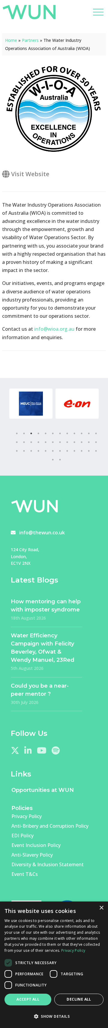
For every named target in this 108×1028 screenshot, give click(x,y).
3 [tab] (31, 433)
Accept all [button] (27, 999)
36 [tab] (96, 451)
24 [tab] (96, 442)
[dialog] (54, 964)
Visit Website (29, 174)
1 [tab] (17, 433)
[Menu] (98, 12)
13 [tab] (17, 442)
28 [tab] (38, 451)
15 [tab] (31, 442)
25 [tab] (17, 451)
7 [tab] (60, 433)
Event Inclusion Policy (36, 845)
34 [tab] (82, 451)
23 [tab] (89, 442)
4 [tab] (38, 433)
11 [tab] (89, 433)
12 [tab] (96, 433)
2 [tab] (24, 433)
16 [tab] (38, 442)
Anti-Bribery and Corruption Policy (49, 826)
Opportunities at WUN (42, 790)
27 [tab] (31, 451)
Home (11, 40)
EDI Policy (22, 835)
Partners (30, 40)
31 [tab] (60, 451)
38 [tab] (60, 460)
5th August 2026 (27, 668)
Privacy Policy (26, 816)
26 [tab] (24, 451)
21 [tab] (74, 442)
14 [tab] (24, 442)
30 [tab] (53, 451)
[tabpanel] (31, 403)
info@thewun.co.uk (42, 532)
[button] (54, 1016)
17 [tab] (46, 442)
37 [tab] (53, 460)
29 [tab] (46, 451)
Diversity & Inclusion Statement (47, 864)
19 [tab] (60, 442)
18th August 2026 (28, 618)
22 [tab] (82, 442)
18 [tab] (53, 442)
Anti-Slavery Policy (32, 854)
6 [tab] (53, 433)
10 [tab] (82, 433)
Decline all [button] (79, 999)
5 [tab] (46, 433)
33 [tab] (74, 451)
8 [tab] (67, 433)
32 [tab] (67, 451)
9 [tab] (74, 433)
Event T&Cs (24, 874)
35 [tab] (89, 451)
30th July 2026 (24, 702)
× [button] (101, 908)
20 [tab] (67, 442)
